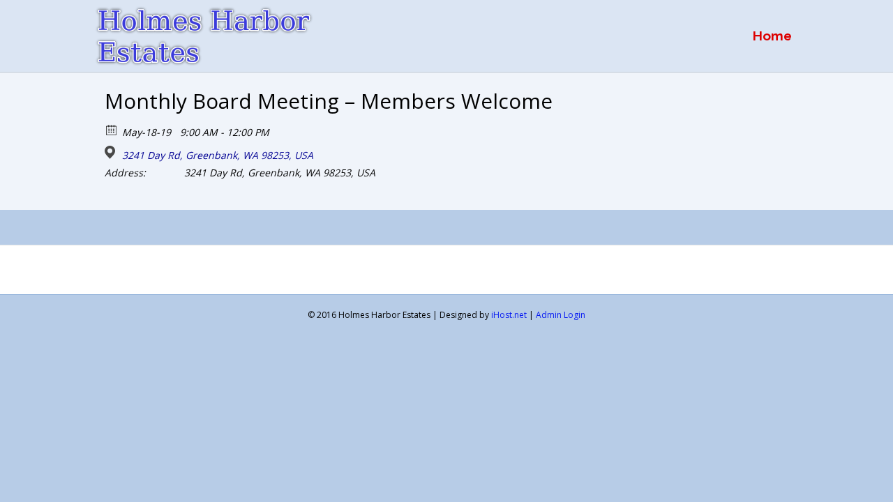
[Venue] (112, 152)
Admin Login (560, 315)
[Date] (112, 129)
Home (772, 35)
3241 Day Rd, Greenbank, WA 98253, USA (217, 155)
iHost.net (509, 315)
